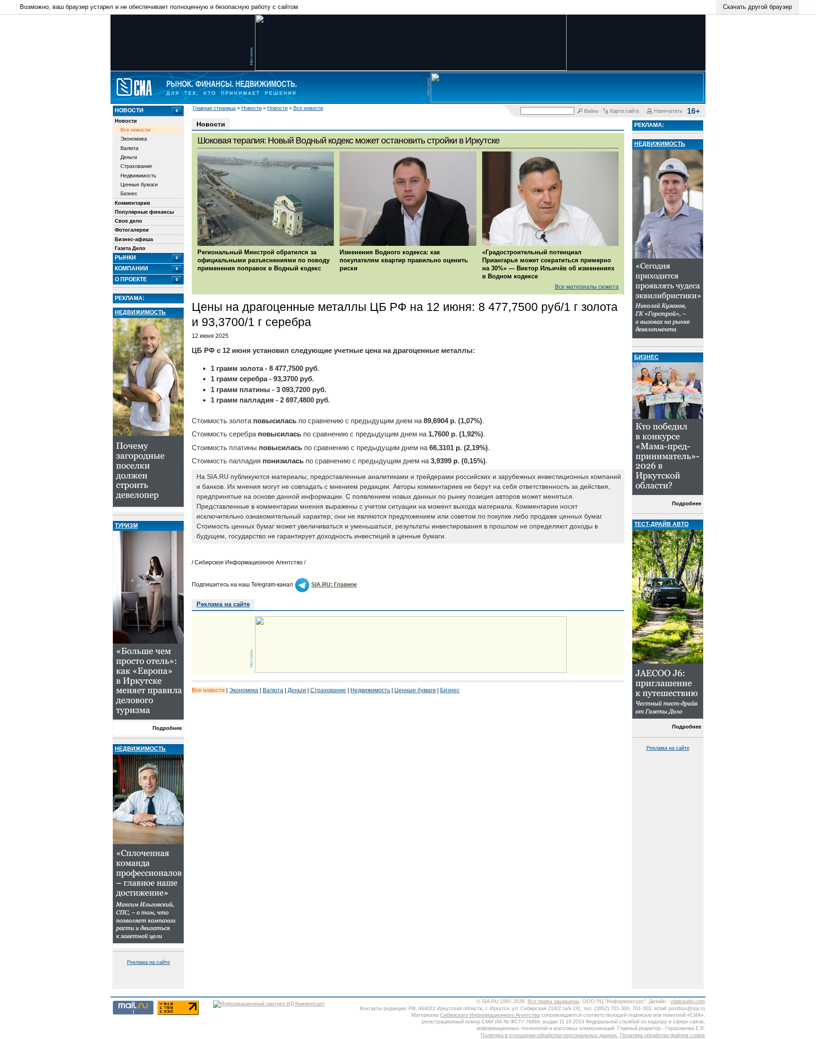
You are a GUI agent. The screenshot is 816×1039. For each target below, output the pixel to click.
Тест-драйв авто (661, 524)
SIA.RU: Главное (334, 584)
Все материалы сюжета (587, 287)
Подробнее (167, 728)
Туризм (126, 525)
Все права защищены (553, 1001)
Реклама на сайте (148, 962)
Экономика (133, 139)
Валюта (129, 148)
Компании (131, 268)
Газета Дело (130, 248)
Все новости (308, 108)
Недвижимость (138, 175)
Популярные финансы (144, 212)
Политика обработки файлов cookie (662, 1035)
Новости (251, 108)
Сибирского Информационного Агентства (490, 1015)
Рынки (125, 257)
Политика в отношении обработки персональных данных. (550, 1035)
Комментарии (132, 203)
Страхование (136, 166)
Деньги (128, 157)
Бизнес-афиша (134, 239)
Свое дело (128, 221)
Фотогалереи (132, 230)
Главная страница (214, 108)
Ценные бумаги (139, 184)
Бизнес (128, 193)
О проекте (131, 279)
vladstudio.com (688, 1001)
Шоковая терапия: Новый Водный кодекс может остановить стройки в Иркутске (348, 140)
